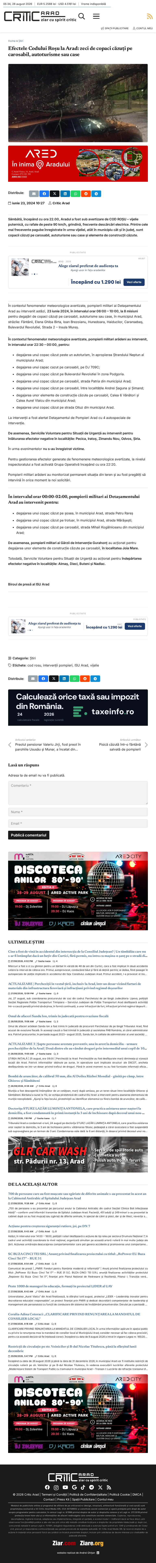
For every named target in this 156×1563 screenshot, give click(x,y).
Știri (20, 40)
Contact (49, 1499)
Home (11, 40)
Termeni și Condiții (54, 1494)
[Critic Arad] (40, 16)
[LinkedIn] (98, 1552)
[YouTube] (65, 1487)
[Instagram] (56, 1487)
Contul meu (105, 1499)
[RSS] (109, 1487)
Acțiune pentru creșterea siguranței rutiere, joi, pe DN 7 (49, 1226)
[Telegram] (91, 1487)
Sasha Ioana (44, 961)
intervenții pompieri (58, 665)
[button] (82, 16)
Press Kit (63, 1499)
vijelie (94, 665)
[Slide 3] (37, 274)
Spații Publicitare (83, 1499)
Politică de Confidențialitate (88, 1494)
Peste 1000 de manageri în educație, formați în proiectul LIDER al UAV (60, 1286)
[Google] (74, 1487)
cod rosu (34, 665)
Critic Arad (61, 203)
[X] (100, 1487)
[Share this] (44, 193)
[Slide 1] (32, 274)
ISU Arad (81, 665)
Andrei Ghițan (87, 1552)
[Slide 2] (34, 274)
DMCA (136, 1494)
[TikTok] (83, 1487)
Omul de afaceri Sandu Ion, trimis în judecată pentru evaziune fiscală (58, 1016)
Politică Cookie (119, 1494)
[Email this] (34, 193)
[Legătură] (150, 16)
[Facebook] (47, 1487)
